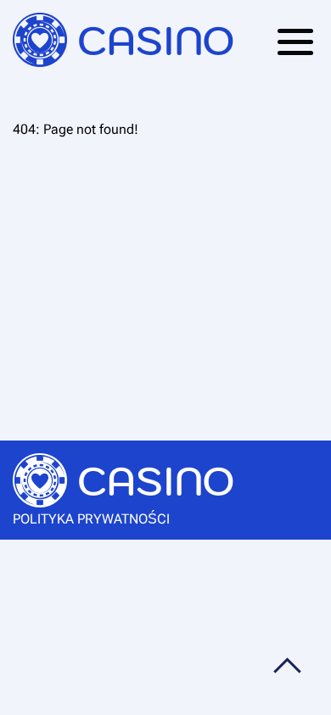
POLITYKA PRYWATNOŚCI (91, 519)
